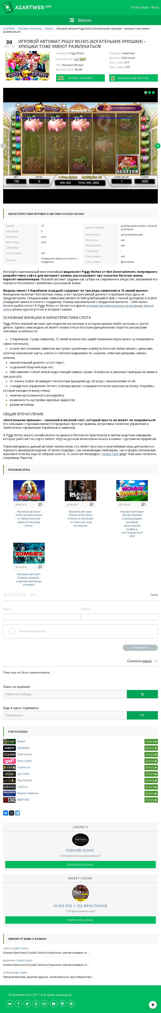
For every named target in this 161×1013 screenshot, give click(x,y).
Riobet (21, 741)
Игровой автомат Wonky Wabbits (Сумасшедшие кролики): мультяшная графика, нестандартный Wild (132, 524)
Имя (7, 609)
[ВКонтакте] (5, 813)
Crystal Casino (19, 948)
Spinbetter (23, 748)
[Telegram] (17, 813)
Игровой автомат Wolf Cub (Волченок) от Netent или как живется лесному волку (29, 518)
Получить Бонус (80, 865)
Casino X (22, 787)
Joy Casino (23, 774)
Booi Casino (24, 761)
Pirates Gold (110, 454)
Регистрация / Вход (144, 7)
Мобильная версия (133, 78)
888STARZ (23, 799)
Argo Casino (20, 972)
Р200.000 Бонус (80, 850)
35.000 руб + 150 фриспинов (80, 906)
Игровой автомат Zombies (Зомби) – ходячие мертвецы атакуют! (29, 579)
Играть (150, 741)
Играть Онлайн (80, 78)
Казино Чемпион (28, 793)
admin (7, 948)
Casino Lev (23, 767)
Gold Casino (24, 754)
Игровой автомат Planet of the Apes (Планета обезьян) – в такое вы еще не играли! (80, 518)
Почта (86, 609)
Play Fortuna (24, 780)
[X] (11, 813)
